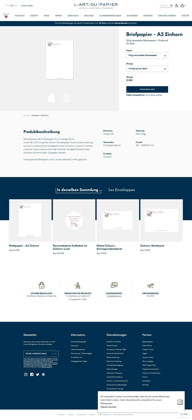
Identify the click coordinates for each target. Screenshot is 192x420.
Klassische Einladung (114, 361)
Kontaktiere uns (114, 296)
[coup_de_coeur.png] (6, 15)
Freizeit (145, 377)
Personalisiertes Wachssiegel (117, 385)
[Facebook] (31, 375)
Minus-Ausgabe (147, 361)
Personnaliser (147, 89)
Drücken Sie (81, 415)
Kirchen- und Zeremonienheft (117, 381)
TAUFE (47, 16)
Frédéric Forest (147, 349)
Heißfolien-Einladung (114, 373)
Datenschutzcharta (47, 367)
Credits (91, 415)
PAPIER (58, 16)
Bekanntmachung (113, 357)
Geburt (71, 415)
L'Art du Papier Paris (96, 6)
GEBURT (34, 16)
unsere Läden (27, 6)
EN (16, 6)
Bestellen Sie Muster (114, 342)
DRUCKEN (89, 16)
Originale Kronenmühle (150, 369)
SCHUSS (145, 385)
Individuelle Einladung (114, 377)
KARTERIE (148, 16)
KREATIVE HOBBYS (167, 16)
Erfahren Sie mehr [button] (108, 407)
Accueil (26, 115)
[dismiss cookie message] (180, 402)
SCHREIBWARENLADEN (110, 16)
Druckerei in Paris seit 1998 (116, 349)
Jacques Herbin (147, 357)
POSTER (185, 16)
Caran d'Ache (147, 346)
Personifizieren (30, 220)
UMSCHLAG (73, 16)
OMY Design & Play (149, 365)
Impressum (74, 346)
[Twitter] (37, 375)
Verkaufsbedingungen (78, 342)
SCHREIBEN (132, 16)
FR (8, 6)
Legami (144, 353)
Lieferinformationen (78, 349)
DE (12, 6)
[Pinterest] (43, 375)
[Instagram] (26, 375)
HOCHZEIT (20, 16)
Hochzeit (62, 415)
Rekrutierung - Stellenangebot (81, 353)
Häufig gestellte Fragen (79, 361)
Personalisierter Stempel (115, 389)
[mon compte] (176, 6)
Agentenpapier (147, 342)
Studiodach (146, 381)
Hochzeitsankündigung (115, 365)
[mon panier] (182, 6)
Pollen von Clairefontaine (151, 373)
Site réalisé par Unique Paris (123, 415)
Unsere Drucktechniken (115, 353)
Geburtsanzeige (112, 369)
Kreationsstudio (112, 346)
